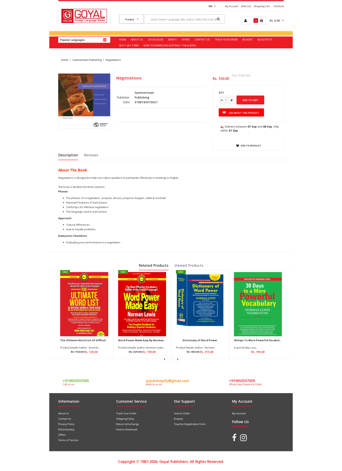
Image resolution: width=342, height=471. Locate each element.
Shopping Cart (262, 6)
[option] (84, 101)
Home (64, 60)
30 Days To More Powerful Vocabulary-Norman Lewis (268, 340)
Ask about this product (244, 113)
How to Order (182, 413)
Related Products (153, 265)
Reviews (91, 155)
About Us (63, 413)
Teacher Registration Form (189, 424)
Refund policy (66, 429)
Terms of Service (68, 440)
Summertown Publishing (87, 60)
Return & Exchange (127, 424)
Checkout (278, 6)
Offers (62, 435)
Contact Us (64, 418)
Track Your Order (126, 413)
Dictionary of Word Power (200, 340)
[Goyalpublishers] (84, 22)
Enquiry (178, 418)
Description (68, 155)
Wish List (246, 6)
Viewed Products (188, 265)
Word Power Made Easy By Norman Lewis (145, 340)
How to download (126, 429)
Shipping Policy (125, 418)
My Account (231, 6)
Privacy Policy (66, 424)
